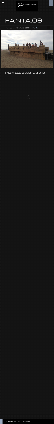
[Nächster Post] (48, 27)
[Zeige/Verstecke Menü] (3, 3)
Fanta (36, 28)
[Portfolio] (27, 5)
